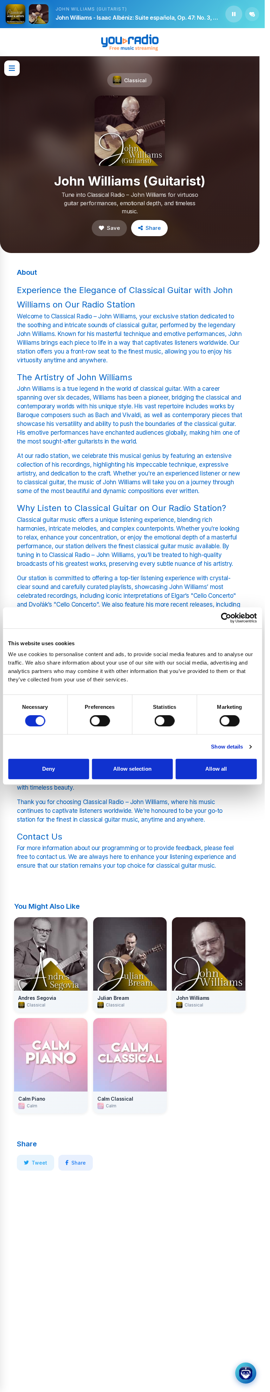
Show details (227, 747)
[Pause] (233, 14)
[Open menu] (12, 68)
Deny (48, 769)
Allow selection (132, 769)
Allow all (216, 769)
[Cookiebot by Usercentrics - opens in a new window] (226, 618)
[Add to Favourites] (252, 14)
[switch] (100, 720)
